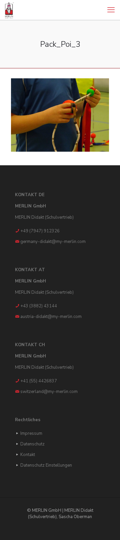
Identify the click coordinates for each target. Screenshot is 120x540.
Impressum (31, 433)
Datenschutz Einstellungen (46, 465)
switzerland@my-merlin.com (49, 392)
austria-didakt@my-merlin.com (51, 317)
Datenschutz (32, 444)
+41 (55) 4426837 (38, 381)
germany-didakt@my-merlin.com (53, 242)
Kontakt (27, 455)
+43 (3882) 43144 (38, 306)
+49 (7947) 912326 (40, 231)
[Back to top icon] (106, 526)
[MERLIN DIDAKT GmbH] (9, 10)
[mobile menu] (111, 10)
